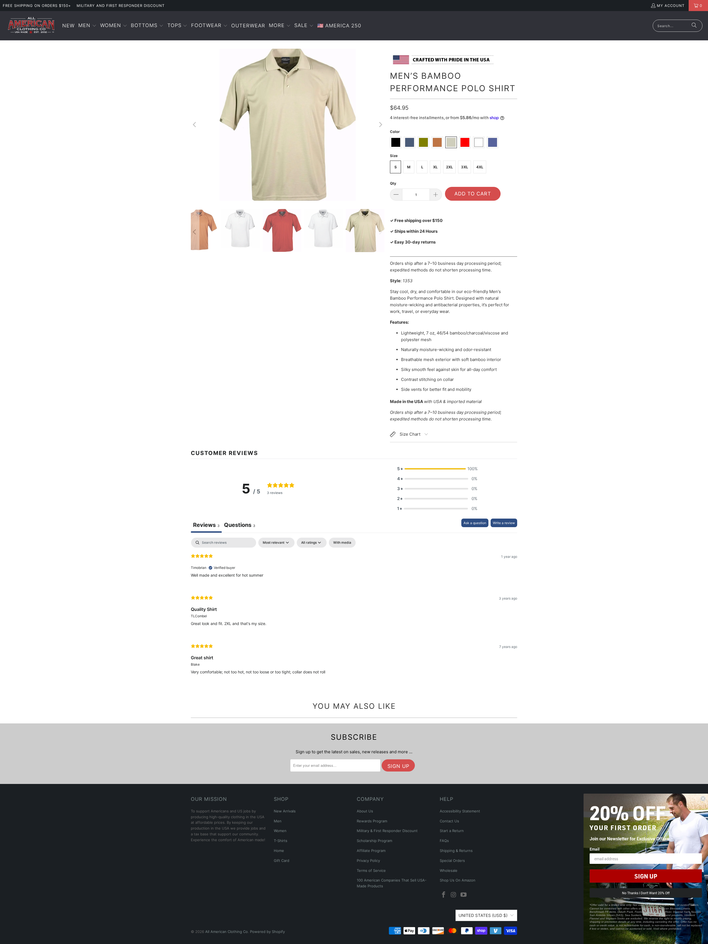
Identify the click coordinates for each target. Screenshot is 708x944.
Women (280, 830)
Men (278, 821)
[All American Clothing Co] (31, 26)
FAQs (444, 840)
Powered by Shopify (267, 931)
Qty (393, 183)
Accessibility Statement (460, 811)
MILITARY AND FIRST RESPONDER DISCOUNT (121, 5)
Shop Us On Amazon (457, 880)
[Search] (694, 26)
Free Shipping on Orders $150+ (37, 5)
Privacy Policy (368, 860)
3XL (464, 167)
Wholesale (448, 870)
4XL (479, 167)
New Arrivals (285, 811)
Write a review (504, 523)
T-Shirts (280, 840)
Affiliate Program (371, 850)
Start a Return (452, 830)
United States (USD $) (483, 915)
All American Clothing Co (226, 931)
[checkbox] (342, 543)
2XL (449, 167)
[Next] (380, 125)
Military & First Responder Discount (387, 830)
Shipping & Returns (456, 850)
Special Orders (452, 860)
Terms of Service (371, 870)
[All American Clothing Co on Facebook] (444, 894)
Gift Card (281, 860)
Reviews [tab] (206, 525)
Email (595, 849)
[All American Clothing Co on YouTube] (463, 894)
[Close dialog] (703, 798)
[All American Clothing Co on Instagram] (454, 894)
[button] (87, 26)
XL (435, 167)
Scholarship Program (374, 840)
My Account (670, 5)
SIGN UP (645, 876)
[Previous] (195, 125)
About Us (365, 811)
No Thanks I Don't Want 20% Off (646, 893)
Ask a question (475, 523)
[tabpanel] (354, 610)
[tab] (239, 526)
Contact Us (449, 821)
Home (279, 850)
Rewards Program (372, 821)
